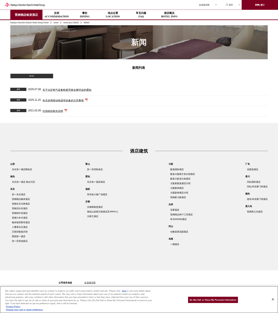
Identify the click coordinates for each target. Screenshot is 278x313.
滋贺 (87, 189)
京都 (87, 201)
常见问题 (141, 14)
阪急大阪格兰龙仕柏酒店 (182, 174)
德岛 (247, 193)
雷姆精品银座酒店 (26, 14)
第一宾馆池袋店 (20, 241)
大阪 (171, 164)
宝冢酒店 (174, 210)
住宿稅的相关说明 (52, 111)
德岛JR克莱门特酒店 (257, 199)
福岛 (12, 176)
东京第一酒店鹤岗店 (22, 169)
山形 (12, 164)
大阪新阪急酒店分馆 (180, 183)
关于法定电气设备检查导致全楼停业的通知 (66, 90)
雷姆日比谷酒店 (20, 208)
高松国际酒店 (253, 182)
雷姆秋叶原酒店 (20, 213)
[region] (139, 299)
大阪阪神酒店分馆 (179, 192)
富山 (87, 164)
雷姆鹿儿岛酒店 (255, 211)
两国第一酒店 (18, 236)
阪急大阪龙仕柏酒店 (180, 178)
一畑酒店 (174, 244)
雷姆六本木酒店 (20, 217)
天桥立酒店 (92, 216)
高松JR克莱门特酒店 (257, 186)
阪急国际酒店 (177, 169)
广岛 (247, 164)
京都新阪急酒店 (95, 207)
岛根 (171, 238)
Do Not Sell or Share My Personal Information (213, 300)
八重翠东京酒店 (20, 227)
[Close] (272, 299)
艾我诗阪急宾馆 (20, 231)
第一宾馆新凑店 (95, 169)
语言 (231, 5)
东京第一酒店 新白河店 (23, 182)
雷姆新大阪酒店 (178, 197)
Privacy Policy (13, 306)
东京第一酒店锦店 (96, 182)
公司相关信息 (65, 283)
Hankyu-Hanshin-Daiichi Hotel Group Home (29, 23)
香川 (247, 176)
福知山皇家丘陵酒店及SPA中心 (102, 211)
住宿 (56, 14)
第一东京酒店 (18, 194)
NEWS (31, 76)
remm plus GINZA (71, 23)
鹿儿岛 (248, 206)
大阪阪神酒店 (177, 188)
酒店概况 (169, 14)
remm (56, 23)
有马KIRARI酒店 (178, 219)
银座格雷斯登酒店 (21, 222)
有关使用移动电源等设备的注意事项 (63, 100)
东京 (12, 189)
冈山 (171, 226)
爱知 (87, 176)
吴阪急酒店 (252, 169)
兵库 (171, 204)
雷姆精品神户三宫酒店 (181, 214)
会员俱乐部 (204, 5)
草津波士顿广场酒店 (97, 194)
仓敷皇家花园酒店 (179, 231)
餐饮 (85, 14)
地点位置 (113, 14)
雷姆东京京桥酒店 (21, 203)
